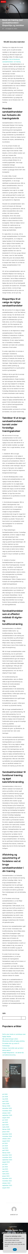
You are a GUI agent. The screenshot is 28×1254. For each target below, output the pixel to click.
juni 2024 (5, 1145)
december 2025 (7, 1108)
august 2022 (6, 1188)
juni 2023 (5, 1166)
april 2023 (5, 1171)
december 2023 (7, 1155)
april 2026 (5, 1101)
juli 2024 (4, 1143)
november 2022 (7, 1181)
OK (15, 1249)
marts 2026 (5, 1103)
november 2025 (7, 1110)
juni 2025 (5, 1120)
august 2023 (6, 1162)
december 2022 (7, 1178)
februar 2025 (6, 1129)
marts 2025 (5, 1127)
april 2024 (5, 1150)
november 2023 (7, 1157)
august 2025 (6, 1117)
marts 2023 (5, 1173)
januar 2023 (5, 1176)
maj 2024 (5, 1148)
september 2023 (7, 1160)
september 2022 (7, 1185)
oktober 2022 (6, 1183)
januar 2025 (5, 1131)
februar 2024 (6, 1152)
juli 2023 (4, 1164)
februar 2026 (6, 1106)
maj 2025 (5, 1122)
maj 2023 (5, 1169)
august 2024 (6, 1141)
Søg (4, 1013)
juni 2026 (5, 1096)
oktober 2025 (6, 1113)
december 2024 (7, 1134)
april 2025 (5, 1124)
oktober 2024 (6, 1138)
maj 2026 (5, 1099)
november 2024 (7, 1136)
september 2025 (7, 1115)
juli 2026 (4, 1094)
